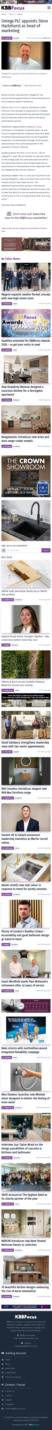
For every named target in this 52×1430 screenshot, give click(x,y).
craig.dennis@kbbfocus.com (26, 1346)
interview (7, 1158)
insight (6, 645)
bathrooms (9, 600)
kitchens (43, 228)
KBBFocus (47, 38)
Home (4, 14)
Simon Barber (31, 152)
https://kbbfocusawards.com (26, 1338)
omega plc (23, 228)
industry (8, 350)
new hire (8, 38)
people (16, 38)
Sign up (46, 550)
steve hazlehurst (34, 228)
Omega (38, 126)
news (3, 231)
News (12, 14)
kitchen (16, 107)
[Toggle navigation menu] (49, 8)
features (16, 400)
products (16, 446)
